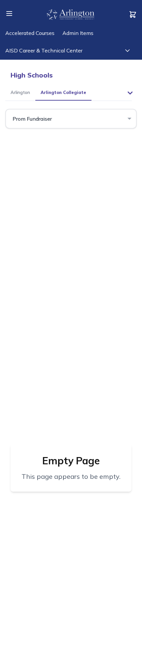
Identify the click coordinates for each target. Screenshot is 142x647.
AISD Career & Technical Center (44, 50)
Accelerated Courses (29, 33)
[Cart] (133, 14)
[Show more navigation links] (127, 50)
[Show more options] (130, 93)
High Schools (32, 75)
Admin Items (77, 33)
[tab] (20, 93)
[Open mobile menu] (9, 13)
